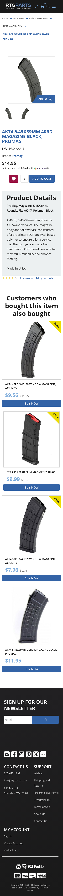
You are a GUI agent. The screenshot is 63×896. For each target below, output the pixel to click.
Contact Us (40, 821)
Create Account (13, 843)
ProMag (17, 156)
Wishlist (38, 773)
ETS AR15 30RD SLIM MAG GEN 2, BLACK (31, 472)
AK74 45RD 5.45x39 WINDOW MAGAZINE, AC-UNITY (30, 386)
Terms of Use (42, 807)
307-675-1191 (12, 773)
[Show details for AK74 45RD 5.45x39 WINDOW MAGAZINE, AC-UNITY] (31, 350)
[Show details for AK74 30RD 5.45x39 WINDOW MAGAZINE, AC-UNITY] (31, 525)
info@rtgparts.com (15, 780)
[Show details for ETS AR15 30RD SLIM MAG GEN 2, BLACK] (31, 439)
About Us (39, 814)
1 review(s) (26, 278)
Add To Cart (41, 179)
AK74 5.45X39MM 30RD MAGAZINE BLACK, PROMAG (31, 651)
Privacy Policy (42, 800)
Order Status (12, 850)
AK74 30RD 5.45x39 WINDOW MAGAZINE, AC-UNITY (30, 561)
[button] (31, 168)
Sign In (8, 836)
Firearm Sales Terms (46, 792)
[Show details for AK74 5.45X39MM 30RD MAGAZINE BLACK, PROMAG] (31, 615)
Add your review (45, 278)
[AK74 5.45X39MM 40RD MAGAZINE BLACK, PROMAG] (9, 113)
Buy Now (31, 403)
